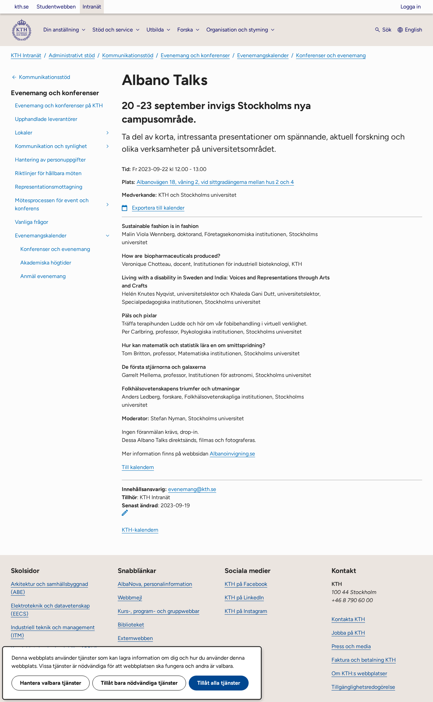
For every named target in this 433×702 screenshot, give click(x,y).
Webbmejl (130, 597)
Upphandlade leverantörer (46, 119)
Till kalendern (138, 467)
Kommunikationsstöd (127, 55)
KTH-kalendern (140, 530)
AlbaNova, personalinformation (155, 584)
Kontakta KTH (348, 619)
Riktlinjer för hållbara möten (48, 173)
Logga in (411, 6)
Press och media (351, 646)
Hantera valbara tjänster (50, 683)
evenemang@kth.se (192, 489)
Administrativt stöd (72, 55)
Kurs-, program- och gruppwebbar (158, 611)
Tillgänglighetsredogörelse (363, 687)
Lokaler (23, 132)
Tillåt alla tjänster (218, 683)
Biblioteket (131, 624)
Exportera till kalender (158, 208)
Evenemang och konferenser (195, 55)
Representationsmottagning (48, 187)
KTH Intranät (26, 55)
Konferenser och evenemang (331, 55)
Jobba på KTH (348, 633)
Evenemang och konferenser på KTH (59, 105)
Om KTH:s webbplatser (359, 673)
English (413, 29)
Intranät (92, 6)
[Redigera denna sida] (125, 513)
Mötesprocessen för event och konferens (52, 204)
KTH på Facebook (246, 584)
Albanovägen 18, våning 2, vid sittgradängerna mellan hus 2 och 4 (215, 182)
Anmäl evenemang (43, 276)
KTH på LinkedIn (244, 597)
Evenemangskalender (263, 55)
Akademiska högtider (45, 262)
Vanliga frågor (31, 222)
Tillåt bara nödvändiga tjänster (139, 683)
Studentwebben (56, 6)
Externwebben (135, 638)
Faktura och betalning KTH (364, 660)
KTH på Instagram (246, 611)
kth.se (22, 6)
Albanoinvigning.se (232, 453)
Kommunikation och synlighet (51, 146)
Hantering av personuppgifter (50, 159)
